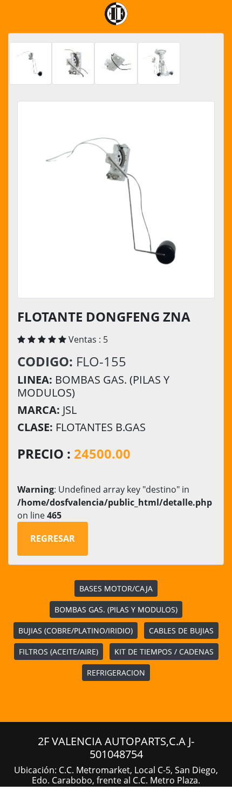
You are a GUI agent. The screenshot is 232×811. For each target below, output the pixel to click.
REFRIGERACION (116, 672)
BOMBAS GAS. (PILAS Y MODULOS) (116, 609)
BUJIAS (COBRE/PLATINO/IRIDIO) (75, 630)
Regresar (52, 538)
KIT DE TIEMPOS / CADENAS (164, 651)
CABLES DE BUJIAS (181, 630)
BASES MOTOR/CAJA (116, 588)
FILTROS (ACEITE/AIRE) (58, 651)
